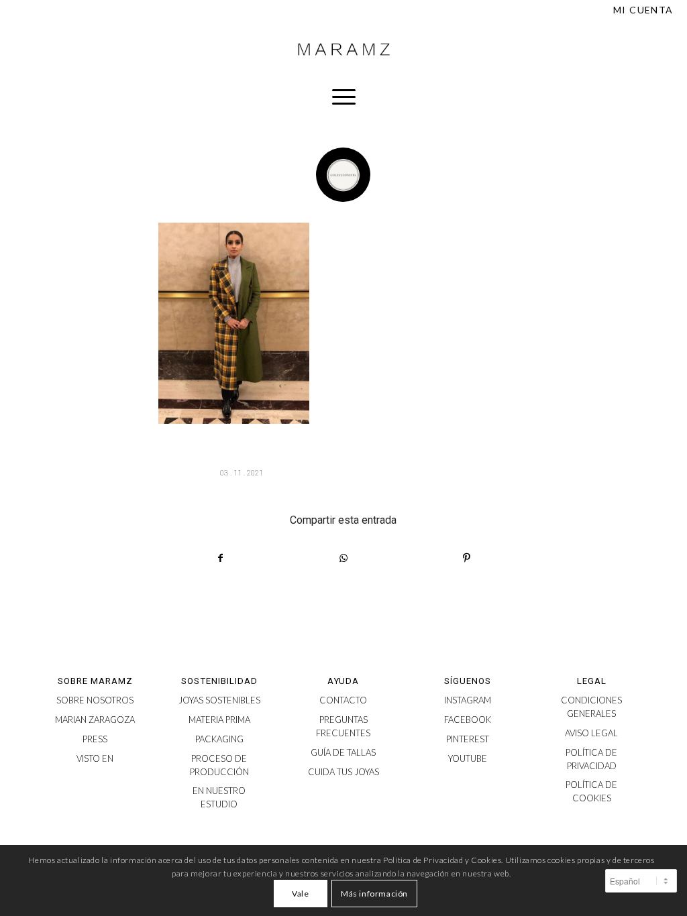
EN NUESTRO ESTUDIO (219, 797)
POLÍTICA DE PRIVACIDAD (591, 759)
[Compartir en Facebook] (220, 558)
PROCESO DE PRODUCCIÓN (219, 765)
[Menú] (343, 96)
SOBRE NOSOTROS (95, 700)
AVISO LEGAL (591, 733)
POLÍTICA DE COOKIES (591, 791)
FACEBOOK (467, 719)
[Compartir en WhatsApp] (343, 558)
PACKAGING (219, 739)
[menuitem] (640, 10)
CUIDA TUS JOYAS (343, 771)
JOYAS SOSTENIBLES (219, 700)
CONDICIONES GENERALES (591, 707)
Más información (374, 894)
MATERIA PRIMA (219, 719)
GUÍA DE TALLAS (343, 752)
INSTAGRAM (467, 700)
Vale (300, 894)
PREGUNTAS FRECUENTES (343, 726)
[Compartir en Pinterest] (467, 558)
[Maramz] (343, 49)
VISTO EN (94, 758)
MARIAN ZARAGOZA (95, 719)
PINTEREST (467, 739)
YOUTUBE (467, 758)
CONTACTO (343, 700)
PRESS (95, 739)
